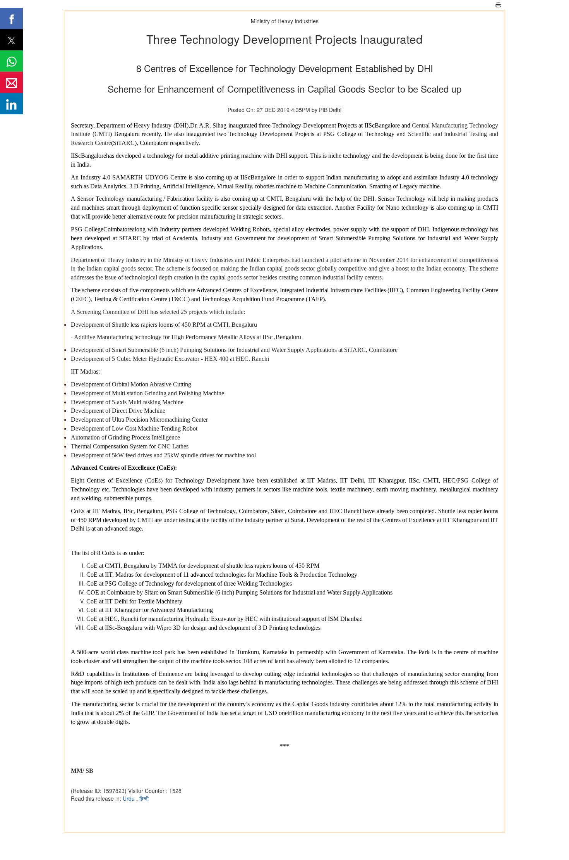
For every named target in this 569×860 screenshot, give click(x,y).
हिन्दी (144, 798)
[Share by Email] (11, 82)
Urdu (129, 798)
